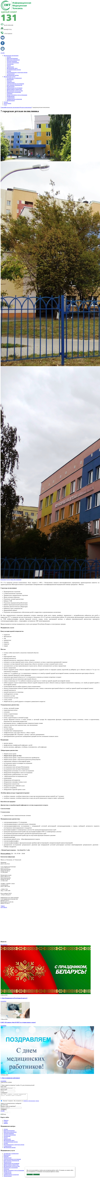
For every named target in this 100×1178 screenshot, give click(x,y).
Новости (6, 1120)
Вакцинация (10, 79)
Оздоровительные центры (14, 69)
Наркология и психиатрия (14, 92)
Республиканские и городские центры (17, 72)
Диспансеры (10, 64)
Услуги (8, 579)
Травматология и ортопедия (14, 99)
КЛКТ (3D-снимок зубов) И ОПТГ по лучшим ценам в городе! (18, 1022)
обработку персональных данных (31, 1100)
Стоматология (10, 73)
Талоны (6, 102)
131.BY (3, 53)
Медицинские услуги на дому (15, 90)
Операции (9, 93)
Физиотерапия (11, 100)
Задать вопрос (7, 103)
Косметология (10, 86)
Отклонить (29, 1174)
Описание (3, 579)
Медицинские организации (11, 55)
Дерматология (10, 82)
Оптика (9, 71)
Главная (3, 107)
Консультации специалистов (14, 85)
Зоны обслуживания (15, 579)
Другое (9, 65)
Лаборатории (10, 66)
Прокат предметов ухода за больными (17, 95)
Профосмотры (10, 96)
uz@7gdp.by (4, 907)
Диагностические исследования (15, 83)
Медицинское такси (12, 68)
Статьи (6, 1121)
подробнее (3, 1001)
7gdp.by (3, 906)
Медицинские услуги (9, 76)
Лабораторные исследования (14, 88)
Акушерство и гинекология (14, 78)
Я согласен (36, 1174)
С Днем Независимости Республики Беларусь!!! (14, 998)
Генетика (9, 81)
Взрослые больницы (12, 58)
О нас (5, 104)
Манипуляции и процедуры (14, 89)
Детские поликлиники (13, 62)
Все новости (4, 944)
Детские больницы (12, 61)
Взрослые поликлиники (13, 59)
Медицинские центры (13, 75)
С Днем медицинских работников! (10, 1078)
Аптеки (9, 57)
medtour (6, 1123)
